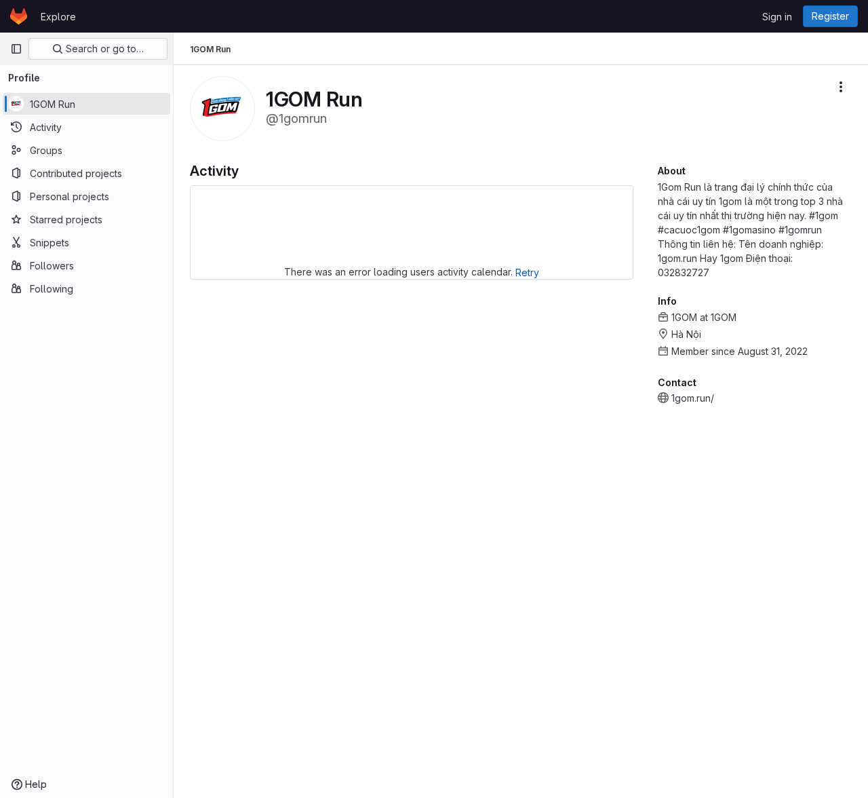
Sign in (777, 16)
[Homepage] (18, 16)
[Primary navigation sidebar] (16, 49)
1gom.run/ (692, 398)
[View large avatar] (222, 107)
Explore (58, 16)
